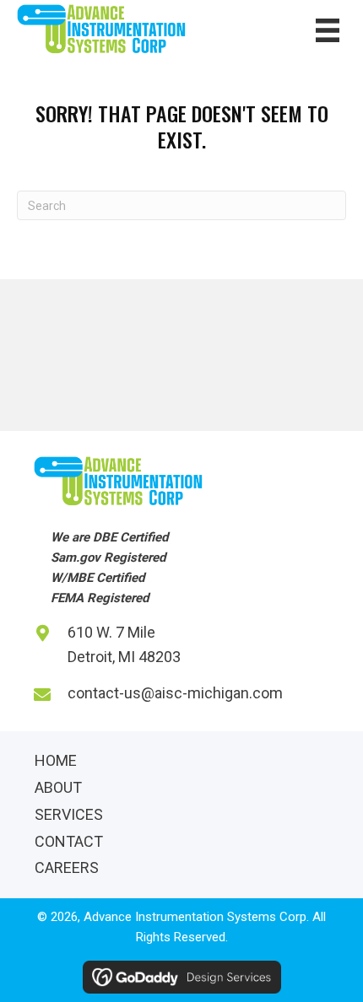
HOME (56, 760)
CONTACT (69, 841)
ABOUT (58, 787)
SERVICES (69, 814)
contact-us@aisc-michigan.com (175, 693)
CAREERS (67, 867)
